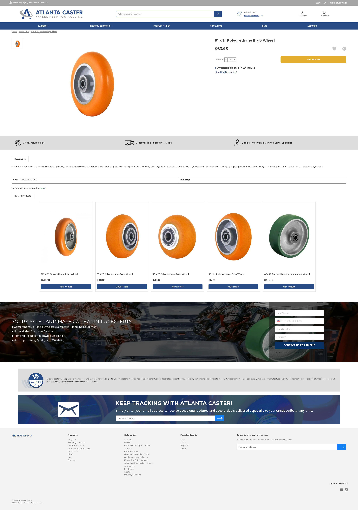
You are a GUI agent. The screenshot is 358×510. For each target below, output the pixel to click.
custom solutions (76, 445)
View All (183, 448)
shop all (128, 448)
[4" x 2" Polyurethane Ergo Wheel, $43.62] (177, 237)
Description (20, 159)
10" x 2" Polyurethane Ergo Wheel (59, 274)
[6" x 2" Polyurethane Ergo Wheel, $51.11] (233, 237)
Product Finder (161, 26)
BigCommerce (26, 500)
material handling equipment (137, 445)
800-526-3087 (251, 15)
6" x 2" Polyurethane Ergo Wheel (227, 274)
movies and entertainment (136, 460)
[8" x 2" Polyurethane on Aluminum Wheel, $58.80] (289, 237)
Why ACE (72, 439)
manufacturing (131, 451)
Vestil (182, 439)
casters (42, 26)
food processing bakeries (136, 457)
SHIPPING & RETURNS (338, 3)
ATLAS (183, 442)
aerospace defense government (138, 463)
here (42, 188)
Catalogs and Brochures (79, 448)
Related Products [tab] (22, 196)
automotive (129, 466)
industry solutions (100, 26)
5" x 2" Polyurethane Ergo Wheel (115, 274)
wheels (127, 442)
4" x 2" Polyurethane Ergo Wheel (171, 274)
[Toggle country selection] (279, 321)
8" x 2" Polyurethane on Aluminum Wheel (287, 274)
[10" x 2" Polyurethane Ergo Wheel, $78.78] (66, 237)
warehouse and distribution (137, 454)
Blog (318, 3)
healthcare (129, 469)
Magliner (184, 445)
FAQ (325, 3)
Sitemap (72, 460)
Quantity (219, 59)
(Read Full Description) (226, 72)
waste (127, 472)
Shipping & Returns (77, 442)
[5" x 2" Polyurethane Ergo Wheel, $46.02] (122, 237)
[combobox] (169, 14)
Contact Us (216, 26)
